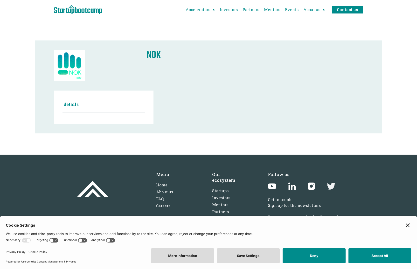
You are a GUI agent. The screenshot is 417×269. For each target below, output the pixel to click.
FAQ (160, 198)
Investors (221, 197)
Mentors (220, 204)
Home (161, 184)
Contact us (347, 9)
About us (164, 191)
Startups (220, 190)
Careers (163, 205)
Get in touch (280, 199)
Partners (220, 211)
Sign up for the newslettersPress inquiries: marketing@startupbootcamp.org (315, 211)
